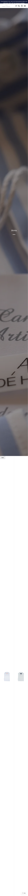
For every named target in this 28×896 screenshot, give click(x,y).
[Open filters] (16, 6)
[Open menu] (25, 6)
